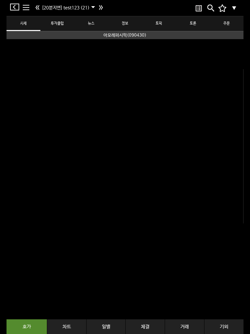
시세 (23, 23)
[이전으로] (38, 8)
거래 (184, 326)
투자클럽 (57, 23)
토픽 (159, 23)
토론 (193, 23)
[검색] (210, 8)
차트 (66, 326)
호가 (26, 326)
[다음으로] (102, 8)
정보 (125, 23)
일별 (106, 326)
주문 (226, 23)
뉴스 (91, 23)
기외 (224, 326)
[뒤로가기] (16, 7)
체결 (145, 326)
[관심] (199, 8)
